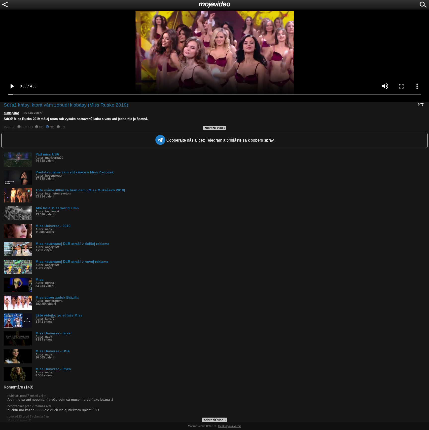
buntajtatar (11, 113)
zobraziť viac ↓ (215, 128)
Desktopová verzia (229, 426)
